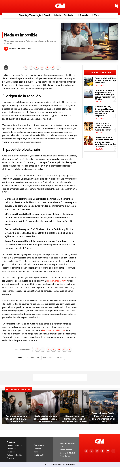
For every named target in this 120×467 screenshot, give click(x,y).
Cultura (99, 149)
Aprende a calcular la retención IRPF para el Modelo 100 (16, 419)
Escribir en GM (39, 455)
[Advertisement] (60, 377)
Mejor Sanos (65, 456)
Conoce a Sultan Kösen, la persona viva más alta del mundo (105, 80)
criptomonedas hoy (56, 280)
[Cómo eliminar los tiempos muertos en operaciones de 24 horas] (74, 407)
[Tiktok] (91, 451)
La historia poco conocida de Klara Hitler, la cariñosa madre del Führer (103, 126)
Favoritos (11, 458)
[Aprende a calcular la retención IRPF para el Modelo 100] (16, 407)
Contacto (37, 452)
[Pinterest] (42, 67)
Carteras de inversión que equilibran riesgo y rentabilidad (45, 419)
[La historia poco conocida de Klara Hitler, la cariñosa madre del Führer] (89, 126)
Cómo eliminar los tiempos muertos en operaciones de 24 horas (74, 419)
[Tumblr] (58, 67)
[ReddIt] (52, 67)
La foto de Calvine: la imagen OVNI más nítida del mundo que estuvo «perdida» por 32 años (105, 94)
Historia (100, 85)
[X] (36, 67)
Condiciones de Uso (15, 445)
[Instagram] (97, 451)
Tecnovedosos (66, 450)
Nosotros (37, 449)
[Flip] (47, 67)
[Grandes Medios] (60, 6)
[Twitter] (86, 451)
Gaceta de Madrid (67, 453)
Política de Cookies (14, 455)
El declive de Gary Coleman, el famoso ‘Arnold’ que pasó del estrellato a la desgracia (104, 111)
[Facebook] (31, 67)
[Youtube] (108, 451)
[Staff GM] (6, 49)
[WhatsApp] (25, 67)
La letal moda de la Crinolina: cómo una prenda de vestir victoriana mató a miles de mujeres (105, 141)
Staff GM (16, 48)
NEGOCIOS (47, 358)
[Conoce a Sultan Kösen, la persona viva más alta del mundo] (89, 81)
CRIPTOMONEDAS (32, 358)
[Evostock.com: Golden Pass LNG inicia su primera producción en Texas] (103, 407)
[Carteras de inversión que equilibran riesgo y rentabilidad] (45, 407)
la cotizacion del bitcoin (53, 330)
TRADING (59, 358)
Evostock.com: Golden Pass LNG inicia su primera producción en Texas (103, 417)
